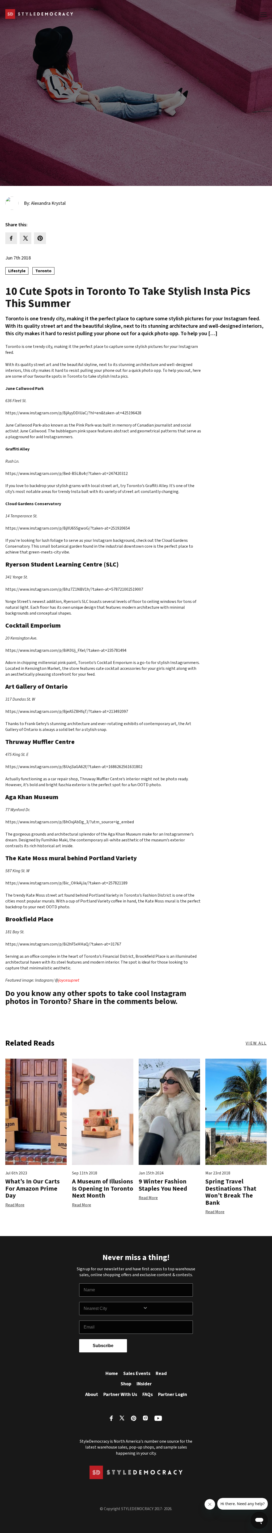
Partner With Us (120, 1394)
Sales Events (136, 1373)
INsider (144, 1384)
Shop (126, 1384)
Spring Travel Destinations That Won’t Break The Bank (230, 1192)
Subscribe (103, 1345)
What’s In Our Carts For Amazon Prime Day (32, 1188)
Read (161, 1373)
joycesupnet (68, 980)
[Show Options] (166, 1308)
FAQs (147, 1394)
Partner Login (172, 1394)
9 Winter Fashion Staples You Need (163, 1185)
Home (111, 1373)
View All (256, 1043)
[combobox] (113, 1308)
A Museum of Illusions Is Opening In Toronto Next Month (102, 1188)
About (91, 1394)
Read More (14, 1205)
